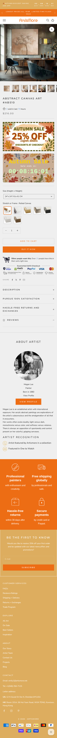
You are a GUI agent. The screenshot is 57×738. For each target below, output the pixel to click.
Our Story (7, 648)
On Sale (6, 625)
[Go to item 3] (24, 88)
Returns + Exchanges (12, 602)
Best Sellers (8, 630)
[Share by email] (24, 280)
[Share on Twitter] (16, 280)
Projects (6, 662)
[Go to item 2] (15, 88)
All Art (6, 620)
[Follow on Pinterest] (18, 710)
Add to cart (28, 241)
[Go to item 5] (42, 88)
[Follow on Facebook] (4, 710)
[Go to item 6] (51, 88)
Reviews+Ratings (10, 593)
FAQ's (5, 588)
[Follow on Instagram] (11, 710)
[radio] (7, 210)
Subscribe (28, 567)
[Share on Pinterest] (20, 280)
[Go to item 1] (7, 88)
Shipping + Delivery (11, 597)
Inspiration (7, 634)
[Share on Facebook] (12, 280)
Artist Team (8, 653)
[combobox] (28, 196)
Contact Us (7, 657)
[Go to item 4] (33, 88)
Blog (5, 666)
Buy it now (28, 249)
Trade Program (9, 607)
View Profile (28, 395)
